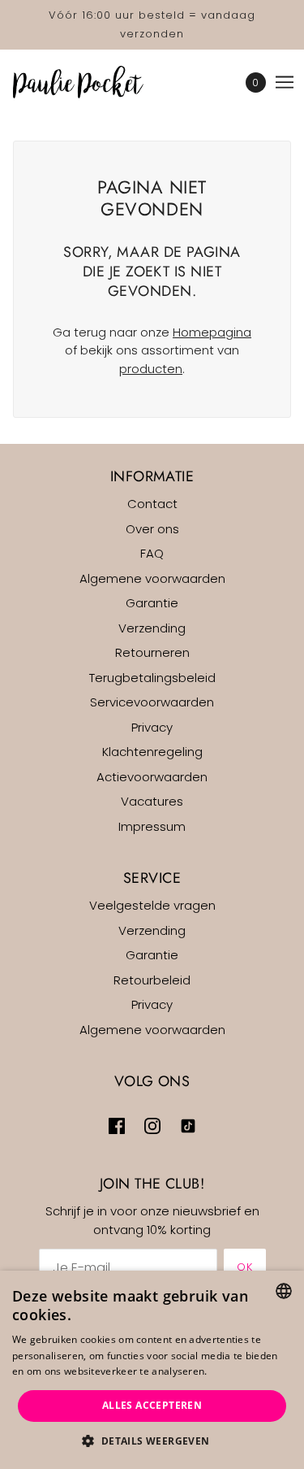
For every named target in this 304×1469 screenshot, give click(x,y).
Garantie (152, 602)
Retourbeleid (152, 980)
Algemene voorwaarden (152, 578)
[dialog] (152, 1370)
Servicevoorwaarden (152, 702)
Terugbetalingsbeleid (152, 677)
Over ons (152, 528)
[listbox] (284, 1291)
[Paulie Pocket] (92, 82)
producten (150, 368)
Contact (152, 503)
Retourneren (152, 652)
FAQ (152, 553)
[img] (117, 1126)
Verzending (152, 628)
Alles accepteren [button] (152, 1405)
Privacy (152, 727)
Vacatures (152, 801)
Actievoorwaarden (152, 776)
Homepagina (212, 332)
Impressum (152, 826)
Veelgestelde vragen (152, 905)
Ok (245, 1267)
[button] (151, 1441)
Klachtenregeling (152, 751)
